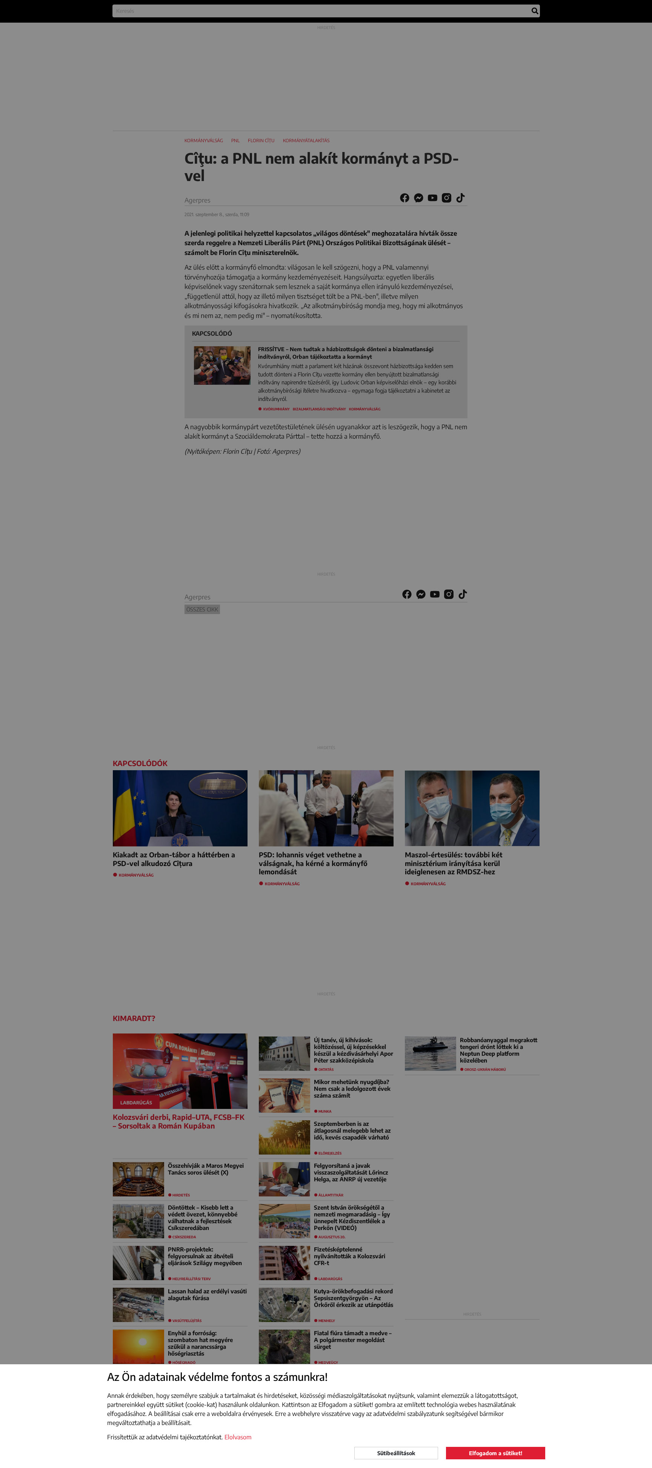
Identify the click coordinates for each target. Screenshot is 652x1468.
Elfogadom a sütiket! (495, 1453)
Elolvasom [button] (238, 1437)
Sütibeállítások (396, 1453)
